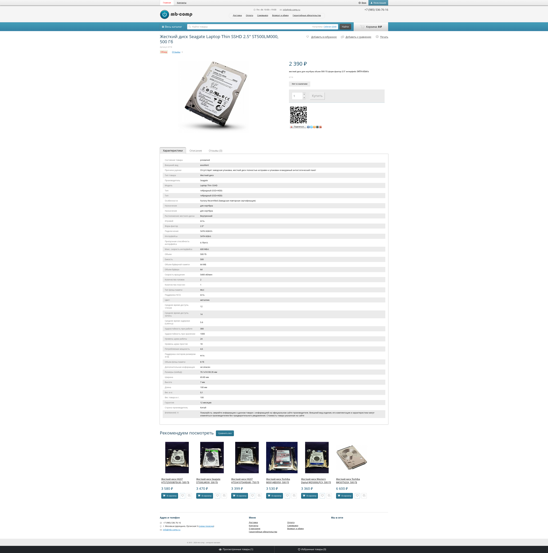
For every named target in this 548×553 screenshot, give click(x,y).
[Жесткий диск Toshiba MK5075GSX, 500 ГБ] (351, 472)
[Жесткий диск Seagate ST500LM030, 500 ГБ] (212, 472)
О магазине (254, 528)
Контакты (181, 2)
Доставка (237, 15)
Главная (167, 2)
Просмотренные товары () (238, 549)
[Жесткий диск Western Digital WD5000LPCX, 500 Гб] (317, 472)
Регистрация (379, 2)
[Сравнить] (189, 495)
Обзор (164, 52)
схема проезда (206, 526)
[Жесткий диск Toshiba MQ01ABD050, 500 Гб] (282, 472)
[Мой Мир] (317, 127)
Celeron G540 (330, 26)
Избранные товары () (313, 549)
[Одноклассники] (314, 127)
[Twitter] (311, 127)
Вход (364, 2)
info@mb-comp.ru (291, 9)
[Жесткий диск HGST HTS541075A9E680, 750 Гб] (247, 472)
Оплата (249, 15)
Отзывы (176, 52)
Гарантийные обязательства (307, 15)
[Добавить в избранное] (182, 495)
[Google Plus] (320, 127)
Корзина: (373, 26)
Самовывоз (262, 15)
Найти (345, 26)
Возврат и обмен (280, 15)
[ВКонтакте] (308, 127)
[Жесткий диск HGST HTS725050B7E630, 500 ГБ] (177, 472)
